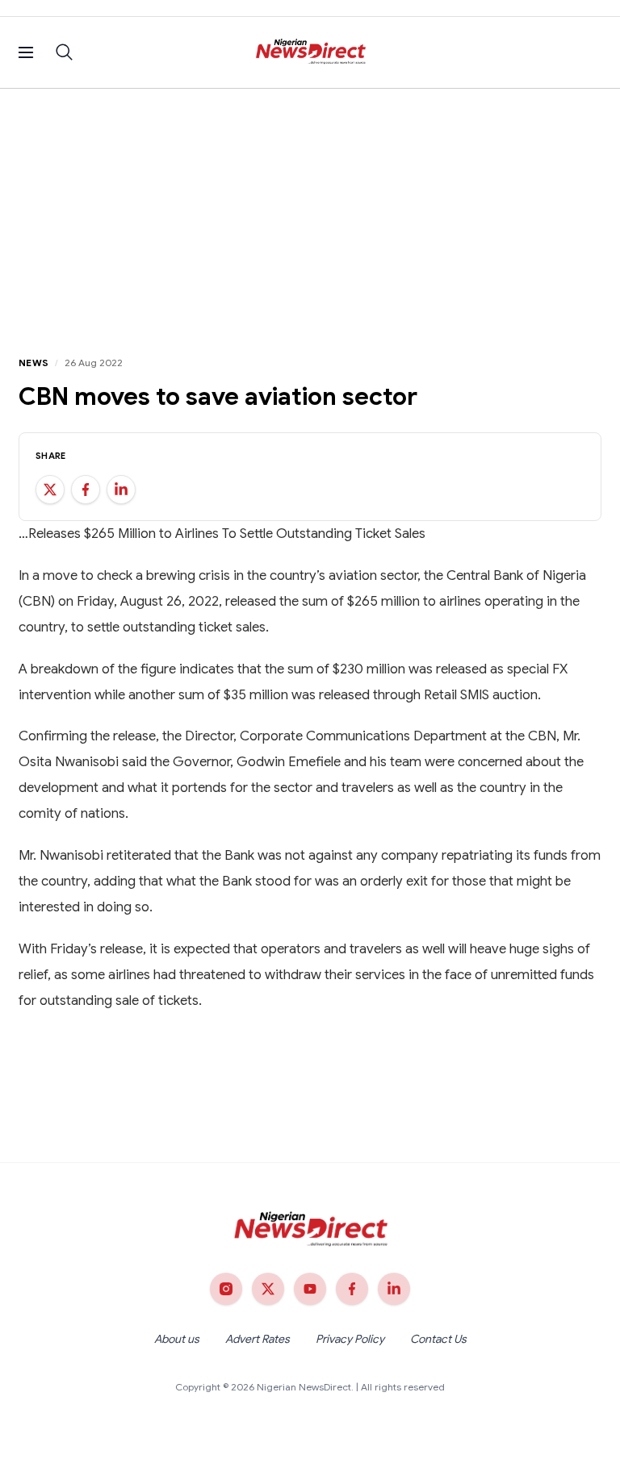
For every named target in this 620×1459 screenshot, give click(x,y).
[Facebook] (352, 1289)
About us (176, 1339)
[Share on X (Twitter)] (50, 489)
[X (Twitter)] (268, 1289)
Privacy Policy (350, 1339)
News (33, 362)
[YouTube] (310, 1289)
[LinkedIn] (394, 1289)
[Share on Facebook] (85, 489)
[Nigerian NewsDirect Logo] (310, 52)
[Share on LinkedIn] (121, 489)
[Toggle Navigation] (26, 52)
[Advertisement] (310, 210)
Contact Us (438, 1339)
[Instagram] (226, 1289)
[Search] (65, 52)
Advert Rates (257, 1339)
